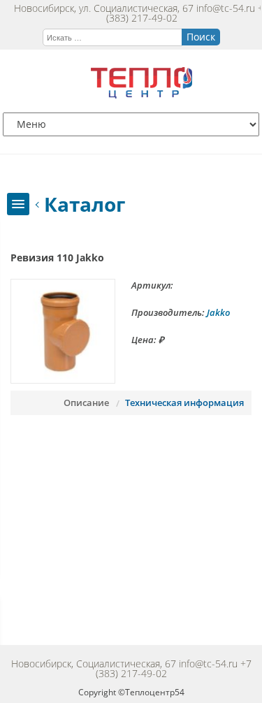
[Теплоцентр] (141, 94)
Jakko (218, 312)
